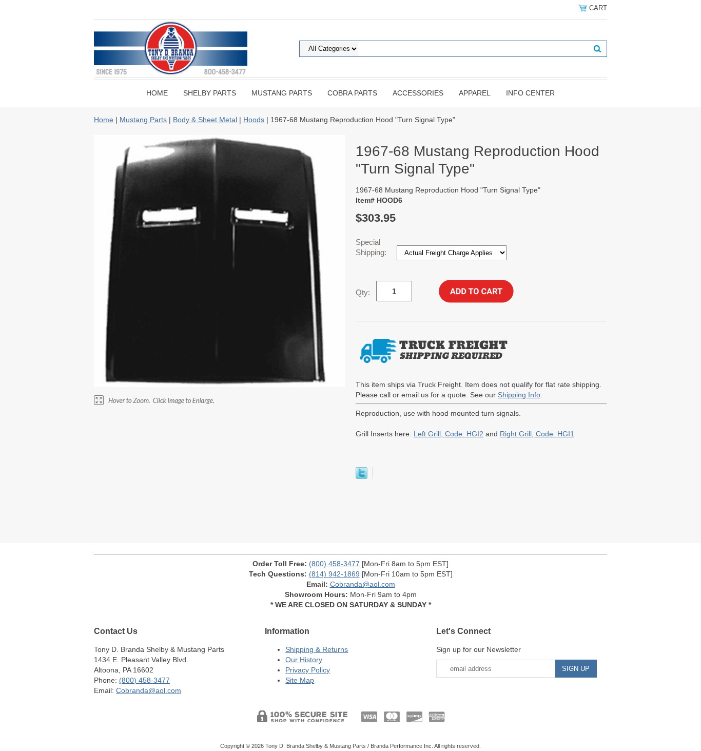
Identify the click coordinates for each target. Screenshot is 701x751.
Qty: (363, 292)
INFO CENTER (530, 93)
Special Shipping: (372, 247)
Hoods (253, 119)
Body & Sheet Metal (205, 119)
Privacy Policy (307, 670)
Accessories (418, 93)
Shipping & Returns (316, 649)
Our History (303, 660)
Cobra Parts (352, 93)
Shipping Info (519, 395)
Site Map (299, 680)
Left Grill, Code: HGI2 (448, 434)
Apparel (475, 93)
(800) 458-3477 (334, 564)
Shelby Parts (209, 93)
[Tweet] (361, 476)
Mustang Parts (281, 93)
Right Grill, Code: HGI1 (537, 434)
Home (157, 93)
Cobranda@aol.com (362, 584)
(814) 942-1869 (334, 574)
